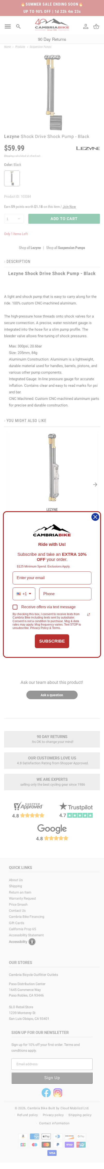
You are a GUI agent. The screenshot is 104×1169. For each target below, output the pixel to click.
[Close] (95, 517)
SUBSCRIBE (52, 641)
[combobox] (24, 593)
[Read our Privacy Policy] (88, 615)
